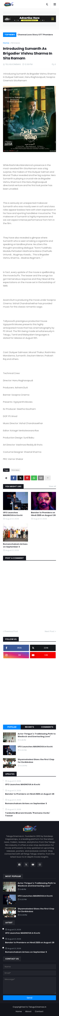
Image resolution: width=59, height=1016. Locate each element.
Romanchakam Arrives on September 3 (15, 545)
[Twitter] (20, 478)
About (28, 1011)
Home (6, 42)
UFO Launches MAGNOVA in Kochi (12, 514)
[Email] (41, 478)
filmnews (15, 42)
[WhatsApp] (34, 478)
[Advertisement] (29, 691)
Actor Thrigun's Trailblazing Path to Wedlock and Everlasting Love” (37, 735)
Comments (47, 727)
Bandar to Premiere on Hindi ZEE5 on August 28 (43, 514)
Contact (39, 1011)
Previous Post (11, 631)
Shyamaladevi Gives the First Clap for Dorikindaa (36, 761)
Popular (11, 727)
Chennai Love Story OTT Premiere (35, 34)
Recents (29, 727)
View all (52, 486)
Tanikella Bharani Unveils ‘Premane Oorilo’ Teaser (27, 814)
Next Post (49, 631)
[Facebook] (14, 478)
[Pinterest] (27, 478)
